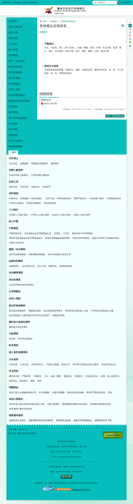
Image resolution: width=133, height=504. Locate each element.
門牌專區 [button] (13, 55)
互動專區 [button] (13, 106)
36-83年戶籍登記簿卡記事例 (86, 364)
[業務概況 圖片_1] (66, 478)
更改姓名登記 (92, 376)
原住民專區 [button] (14, 78)
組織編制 (24, 163)
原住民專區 (15, 279)
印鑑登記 (79, 376)
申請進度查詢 (50, 203)
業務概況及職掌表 (68, 21)
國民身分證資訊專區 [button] (19, 101)
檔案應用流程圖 (63, 420)
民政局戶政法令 (108, 364)
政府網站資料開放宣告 (100, 404)
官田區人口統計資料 (18, 215)
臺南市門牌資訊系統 (96, 392)
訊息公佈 (13, 181)
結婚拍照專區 (16, 261)
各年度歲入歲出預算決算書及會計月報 (26, 404)
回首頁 (25, 2)
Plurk (130, 35)
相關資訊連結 (34, 311)
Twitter (130, 39)
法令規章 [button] (13, 123)
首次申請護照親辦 (17, 254)
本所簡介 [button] (13, 21)
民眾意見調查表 (33, 203)
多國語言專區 (58, 315)
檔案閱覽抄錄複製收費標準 (40, 420)
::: (1, 1)
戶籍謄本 (37, 376)
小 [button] (130, 22)
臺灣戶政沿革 (80, 198)
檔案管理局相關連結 (82, 420)
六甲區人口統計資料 (40, 215)
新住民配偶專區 (17, 305)
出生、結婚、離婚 (52, 376)
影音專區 (13, 112)
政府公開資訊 (16, 399)
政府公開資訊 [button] (16, 140)
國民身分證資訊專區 (19, 322)
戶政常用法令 (37, 364)
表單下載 (50, 198)
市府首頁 (33, 2)
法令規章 (13, 359)
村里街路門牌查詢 (81, 238)
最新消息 (13, 187)
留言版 (12, 339)
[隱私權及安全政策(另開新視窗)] (63, 490)
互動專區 (13, 333)
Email (130, 46)
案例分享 (66, 364)
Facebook (130, 32)
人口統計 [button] (13, 44)
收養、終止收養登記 (110, 376)
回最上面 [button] (119, 116)
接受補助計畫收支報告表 (20, 409)
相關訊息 (52, 266)
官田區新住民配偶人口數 (76, 311)
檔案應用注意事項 (17, 420)
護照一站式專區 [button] (17, 61)
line (130, 42)
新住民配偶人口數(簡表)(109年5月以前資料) (29, 315)
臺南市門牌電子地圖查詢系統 (105, 238)
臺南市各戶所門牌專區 (82, 233)
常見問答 (13, 371)
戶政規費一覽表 (96, 198)
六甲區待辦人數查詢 (40, 175)
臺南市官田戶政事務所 (66, 10)
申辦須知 (13, 198)
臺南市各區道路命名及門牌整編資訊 (25, 238)
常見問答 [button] (13, 129)
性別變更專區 (16, 72)
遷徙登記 (68, 376)
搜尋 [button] (119, 3)
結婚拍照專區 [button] (16, 66)
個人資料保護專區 (18, 118)
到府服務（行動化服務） (31, 198)
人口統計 (13, 209)
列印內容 (122, 25)
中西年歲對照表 (64, 198)
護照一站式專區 (17, 249)
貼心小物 (41, 266)
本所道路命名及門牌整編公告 (37, 233)
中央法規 (24, 364)
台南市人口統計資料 (61, 215)
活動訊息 (35, 187)
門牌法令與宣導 (16, 243)
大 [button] (130, 29)
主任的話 (13, 163)
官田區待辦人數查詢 (18, 175)
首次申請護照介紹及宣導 (59, 254)
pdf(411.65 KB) (50, 103)
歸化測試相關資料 (17, 311)
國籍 (33, 381)
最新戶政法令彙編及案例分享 (22, 392)
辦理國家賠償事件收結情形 (74, 404)
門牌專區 (13, 228)
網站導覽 (7, 2)
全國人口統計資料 (81, 215)
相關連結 (13, 387)
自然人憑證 (14, 89)
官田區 (57, 233)
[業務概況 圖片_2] (48, 490)
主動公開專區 (53, 404)
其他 (110, 392)
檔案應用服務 (16, 415)
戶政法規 (13, 364)
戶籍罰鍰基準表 (114, 198)
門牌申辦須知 (15, 233)
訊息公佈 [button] (13, 32)
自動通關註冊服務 (36, 254)
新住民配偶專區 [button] (17, 95)
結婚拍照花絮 (65, 266)
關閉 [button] (14, 152)
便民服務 (13, 193)
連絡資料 (55, 163)
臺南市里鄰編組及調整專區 (57, 238)
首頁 (44, 21)
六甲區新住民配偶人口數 (102, 311)
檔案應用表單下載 (103, 420)
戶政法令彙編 (52, 364)
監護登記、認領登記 (18, 381)
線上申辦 (13, 49)
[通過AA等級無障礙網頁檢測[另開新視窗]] (113, 435)
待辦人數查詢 (16, 170)
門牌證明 (26, 376)
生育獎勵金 (14, 83)
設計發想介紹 (28, 266)
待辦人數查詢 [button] (16, 27)
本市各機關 (44, 392)
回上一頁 (110, 116)
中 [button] (130, 25)
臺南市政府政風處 (75, 392)
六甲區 (66, 233)
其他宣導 (46, 187)
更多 (39, 381)
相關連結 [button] (13, 135)
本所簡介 (53, 21)
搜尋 (94, 2)
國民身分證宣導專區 (18, 327)
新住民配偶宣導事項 (53, 311)
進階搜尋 (126, 2)
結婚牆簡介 (14, 266)
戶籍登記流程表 (16, 203)
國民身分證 (14, 376)
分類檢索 (16, 2)
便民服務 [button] (13, 38)
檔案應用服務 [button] (16, 146)
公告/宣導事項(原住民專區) (21, 285)
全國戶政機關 (58, 392)
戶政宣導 (24, 187)
